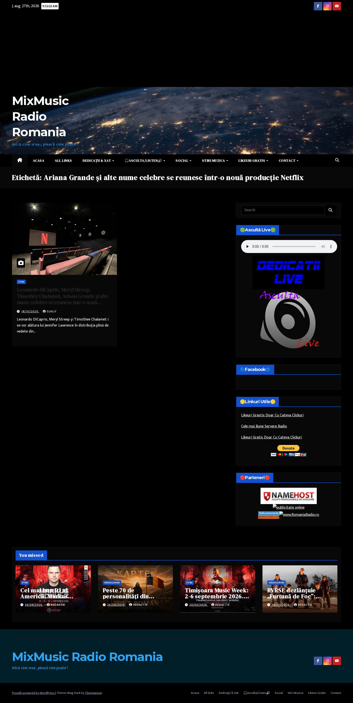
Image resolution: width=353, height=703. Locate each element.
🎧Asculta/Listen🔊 (144, 160)
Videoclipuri (112, 583)
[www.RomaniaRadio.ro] (299, 515)
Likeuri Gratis (252, 160)
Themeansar (93, 693)
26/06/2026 (116, 604)
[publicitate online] (288, 507)
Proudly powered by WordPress (33, 693)
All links (63, 160)
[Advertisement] (176, 51)
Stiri (21, 282)
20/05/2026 (198, 604)
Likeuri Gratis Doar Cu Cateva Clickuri (271, 437)
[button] (337, 160)
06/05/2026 (281, 604)
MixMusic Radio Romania (40, 116)
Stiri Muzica (214, 160)
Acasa (38, 160)
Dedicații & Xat (97, 160)
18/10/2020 (30, 311)
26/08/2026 (34, 604)
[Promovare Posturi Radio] (268, 515)
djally (52, 311)
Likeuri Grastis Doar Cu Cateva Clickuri (272, 415)
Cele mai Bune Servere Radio (264, 426)
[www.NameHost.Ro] (289, 496)
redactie (58, 604)
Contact (287, 160)
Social (182, 160)
